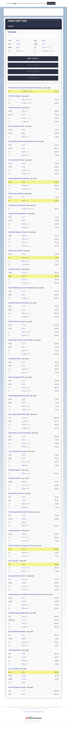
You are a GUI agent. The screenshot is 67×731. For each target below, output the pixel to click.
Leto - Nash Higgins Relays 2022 (19, 414)
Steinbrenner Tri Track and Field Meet (20, 340)
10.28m (24, 354)
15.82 (43, 44)
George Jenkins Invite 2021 (17, 576)
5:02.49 (24, 679)
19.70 (23, 436)
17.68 (23, 325)
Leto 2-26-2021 (13, 561)
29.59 (23, 653)
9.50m (23, 664)
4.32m (23, 313)
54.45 (23, 458)
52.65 (23, 220)
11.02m (24, 121)
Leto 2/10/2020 (13, 669)
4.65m (23, 443)
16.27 (23, 197)
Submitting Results (43, 707)
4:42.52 (24, 638)
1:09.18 (18, 44)
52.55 (23, 384)
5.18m (18, 51)
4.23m (23, 332)
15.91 (23, 111)
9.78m (23, 645)
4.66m (23, 350)
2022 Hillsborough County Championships (22, 288)
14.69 (23, 616)
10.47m (24, 264)
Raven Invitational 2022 (16, 377)
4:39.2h (24, 534)
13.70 (23, 515)
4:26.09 (24, 601)
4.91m (23, 137)
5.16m (23, 118)
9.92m (23, 489)
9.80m (23, 465)
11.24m (44, 51)
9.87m (23, 473)
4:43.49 (24, 583)
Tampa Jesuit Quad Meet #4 (17, 213)
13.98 (23, 497)
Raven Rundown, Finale (16, 493)
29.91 (23, 635)
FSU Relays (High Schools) (17, 205)
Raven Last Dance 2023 (16, 126)
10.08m (24, 507)
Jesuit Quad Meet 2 (14, 650)
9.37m (23, 590)
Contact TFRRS (53, 707)
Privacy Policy (9, 707)
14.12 (23, 579)
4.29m (23, 623)
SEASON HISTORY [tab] (33, 71)
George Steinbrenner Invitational (19, 178)
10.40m (24, 298)
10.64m (24, 227)
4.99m (23, 185)
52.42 (23, 295)
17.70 (23, 306)
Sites (36, 707)
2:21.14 (24, 620)
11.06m (24, 103)
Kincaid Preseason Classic (17, 687)
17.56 (23, 273)
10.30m (24, 428)
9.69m (23, 556)
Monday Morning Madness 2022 (18, 396)
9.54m (23, 571)
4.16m (23, 586)
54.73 (23, 365)
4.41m (23, 387)
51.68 (23, 167)
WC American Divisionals (16, 321)
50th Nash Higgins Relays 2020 (18, 613)
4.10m (23, 568)
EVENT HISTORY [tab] (33, 65)
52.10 (23, 328)
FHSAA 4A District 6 (14, 107)
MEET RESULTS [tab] (33, 59)
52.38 (23, 115)
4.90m (23, 242)
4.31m (23, 485)
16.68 (23, 130)
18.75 (23, 381)
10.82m (24, 155)
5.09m (23, 99)
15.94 (23, 235)
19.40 (23, 421)
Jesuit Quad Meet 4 (14, 358)
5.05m (23, 152)
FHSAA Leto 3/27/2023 (16, 193)
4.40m (23, 369)
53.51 (23, 598)
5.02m (23, 170)
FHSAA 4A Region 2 (14, 96)
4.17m (23, 462)
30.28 (23, 694)
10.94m (24, 189)
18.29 (23, 399)
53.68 (23, 148)
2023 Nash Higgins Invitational (18, 232)
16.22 (23, 145)
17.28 (23, 291)
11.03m (24, 209)
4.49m (23, 425)
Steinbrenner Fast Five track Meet (19, 433)
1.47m (44, 47)
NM (23, 522)
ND (22, 682)
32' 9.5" (24, 541)
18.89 (23, 455)
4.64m (23, 406)
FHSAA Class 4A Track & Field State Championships (25, 88)
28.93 (43, 40)
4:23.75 (24, 482)
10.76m (24, 174)
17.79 (23, 343)
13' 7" (23, 537)
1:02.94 (24, 675)
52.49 (23, 440)
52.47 (23, 347)
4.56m (23, 224)
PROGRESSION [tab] (33, 78)
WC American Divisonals (16, 160)
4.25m (23, 552)
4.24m (23, 660)
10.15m (24, 391)
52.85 (23, 310)
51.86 (17, 47)
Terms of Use (30, 707)
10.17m (24, 283)
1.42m (23, 239)
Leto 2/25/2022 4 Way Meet (17, 451)
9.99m (23, 335)
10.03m (24, 317)
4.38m (23, 605)
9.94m (23, 372)
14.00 (23, 418)
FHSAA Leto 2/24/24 (15, 250)
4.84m (23, 261)
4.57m (23, 279)
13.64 (17, 40)
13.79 (23, 691)
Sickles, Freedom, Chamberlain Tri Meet (21, 545)
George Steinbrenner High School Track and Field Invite (26, 594)
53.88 (23, 133)
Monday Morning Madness (17, 631)
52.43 (23, 403)
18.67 (23, 362)
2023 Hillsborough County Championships (22, 141)
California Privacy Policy (20, 707)
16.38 (23, 254)
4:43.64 (24, 519)
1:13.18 (24, 657)
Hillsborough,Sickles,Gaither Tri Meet (20, 512)
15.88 (23, 163)
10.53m (24, 246)
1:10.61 (24, 500)
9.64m (23, 526)
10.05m (24, 409)
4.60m (23, 504)
